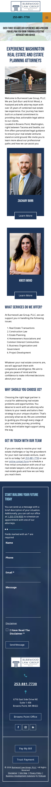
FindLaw (42, 776)
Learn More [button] (25, 215)
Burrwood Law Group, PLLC (24, 767)
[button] (47, 17)
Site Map (23, 773)
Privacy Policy (35, 773)
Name (9, 542)
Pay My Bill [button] (25, 748)
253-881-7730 (21, 17)
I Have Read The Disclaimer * (20, 632)
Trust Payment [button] (25, 759)
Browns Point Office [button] (25, 716)
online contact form (19, 461)
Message (11, 587)
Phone (9, 557)
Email (10, 572)
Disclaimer (11, 623)
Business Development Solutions (20, 776)
